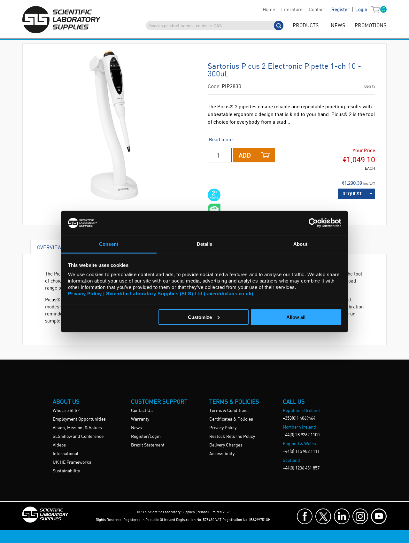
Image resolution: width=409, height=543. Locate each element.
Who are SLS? (66, 410)
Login (361, 9)
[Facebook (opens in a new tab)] (305, 516)
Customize (200, 317)
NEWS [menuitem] (338, 25)
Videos (59, 445)
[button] (377, 10)
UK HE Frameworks (72, 462)
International (65, 454)
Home (269, 9)
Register (341, 9)
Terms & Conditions (229, 410)
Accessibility (222, 454)
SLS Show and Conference (78, 436)
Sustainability (66, 471)
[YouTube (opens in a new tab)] (379, 516)
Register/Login (146, 436)
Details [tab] (204, 244)
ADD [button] (245, 155)
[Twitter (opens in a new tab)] (323, 516)
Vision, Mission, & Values (77, 428)
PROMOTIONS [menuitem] (370, 25)
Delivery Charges (226, 445)
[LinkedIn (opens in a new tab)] (342, 516)
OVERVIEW (49, 247)
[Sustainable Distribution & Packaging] (214, 210)
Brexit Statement (148, 445)
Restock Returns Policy (232, 436)
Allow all (295, 317)
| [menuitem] (349, 9)
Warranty (140, 419)
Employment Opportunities (79, 419)
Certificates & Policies (231, 419)
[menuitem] (268, 10)
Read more (221, 139)
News (136, 428)
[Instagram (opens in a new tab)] (360, 516)
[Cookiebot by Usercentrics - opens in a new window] (313, 223)
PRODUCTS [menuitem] (306, 25)
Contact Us (142, 410)
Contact (317, 9)
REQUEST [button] (352, 193)
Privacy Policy (222, 428)
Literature (292, 9)
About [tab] (300, 244)
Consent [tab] (108, 244)
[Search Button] (278, 25)
